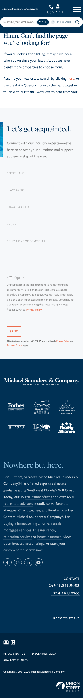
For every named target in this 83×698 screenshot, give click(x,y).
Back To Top (65, 618)
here (70, 79)
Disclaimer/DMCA (44, 654)
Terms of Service (15, 345)
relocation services (17, 537)
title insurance (44, 530)
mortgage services (17, 530)
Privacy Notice (14, 654)
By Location (64, 22)
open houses (13, 544)
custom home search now (23, 550)
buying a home (14, 524)
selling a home (38, 524)
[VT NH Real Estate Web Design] (68, 687)
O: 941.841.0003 (64, 585)
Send (13, 331)
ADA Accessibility (16, 660)
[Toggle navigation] (77, 9)
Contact (72, 579)
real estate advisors (18, 504)
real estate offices (38, 497)
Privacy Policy (34, 309)
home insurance (49, 537)
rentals (56, 524)
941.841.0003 (52, 7)
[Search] (77, 22)
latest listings (34, 544)
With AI (43, 22)
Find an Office (65, 593)
